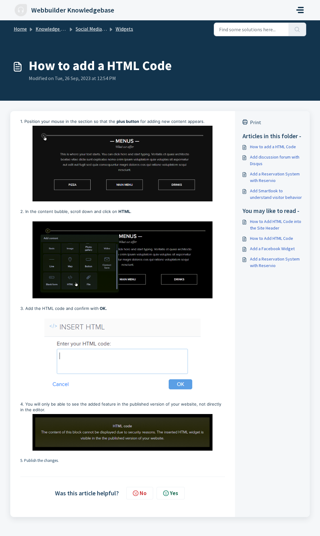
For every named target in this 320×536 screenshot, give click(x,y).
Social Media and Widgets (102, 29)
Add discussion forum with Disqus (274, 160)
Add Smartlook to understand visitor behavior (276, 194)
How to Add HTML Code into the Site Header (275, 225)
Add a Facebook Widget (272, 248)
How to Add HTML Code (271, 238)
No (143, 493)
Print (255, 122)
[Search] (297, 29)
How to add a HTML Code (273, 146)
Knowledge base (53, 29)
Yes (174, 493)
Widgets (124, 29)
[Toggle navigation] (300, 10)
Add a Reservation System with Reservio (275, 177)
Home (20, 29)
